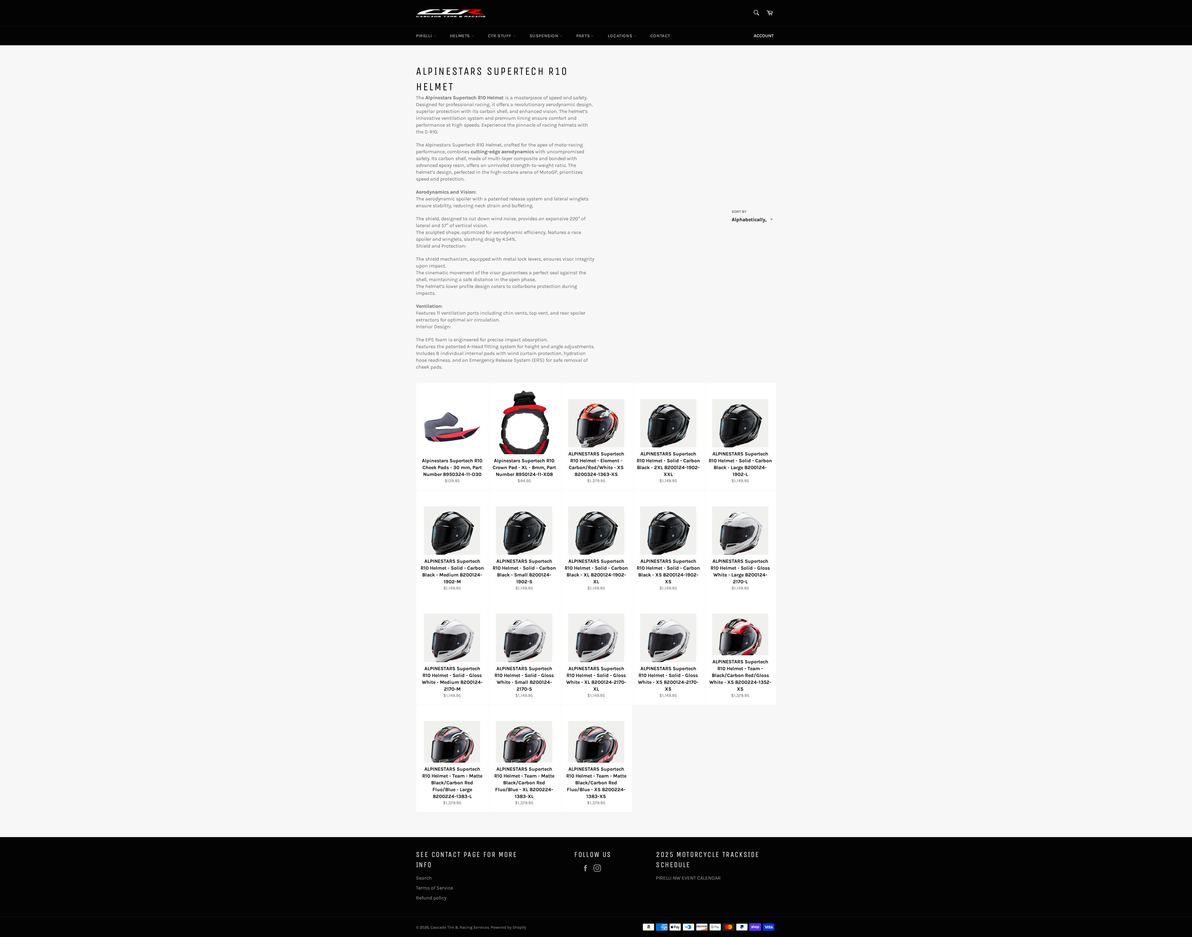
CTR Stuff (500, 35)
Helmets (461, 35)
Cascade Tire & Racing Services (460, 927)
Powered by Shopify (508, 927)
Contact (660, 35)
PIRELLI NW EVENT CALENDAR (688, 878)
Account (764, 35)
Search (424, 878)
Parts (583, 35)
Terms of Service (434, 888)
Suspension (545, 35)
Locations (621, 35)
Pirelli (424, 35)
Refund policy (431, 898)
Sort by (739, 211)
